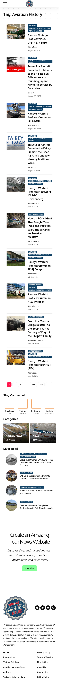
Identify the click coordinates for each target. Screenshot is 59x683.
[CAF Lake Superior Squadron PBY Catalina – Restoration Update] (11, 476)
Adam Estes (32, 47)
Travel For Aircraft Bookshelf (37, 61)
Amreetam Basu (34, 340)
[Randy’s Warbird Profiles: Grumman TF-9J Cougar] (16, 258)
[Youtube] (49, 407)
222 (33, 384)
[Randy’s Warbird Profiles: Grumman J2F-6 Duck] (16, 110)
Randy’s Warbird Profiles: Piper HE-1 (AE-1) (39, 364)
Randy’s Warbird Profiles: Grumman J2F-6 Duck (39, 117)
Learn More (29, 568)
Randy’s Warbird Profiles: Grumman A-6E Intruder (39, 298)
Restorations (26, 472)
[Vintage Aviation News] (29, 3)
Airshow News (14, 435)
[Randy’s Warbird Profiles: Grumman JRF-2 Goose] (11, 490)
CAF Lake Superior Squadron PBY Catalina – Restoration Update (35, 477)
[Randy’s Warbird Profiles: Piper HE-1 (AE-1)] (16, 357)
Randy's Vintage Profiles (39, 28)
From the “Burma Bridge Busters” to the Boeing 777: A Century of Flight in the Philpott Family (39, 329)
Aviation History (36, 214)
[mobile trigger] (6, 3)
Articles (32, 25)
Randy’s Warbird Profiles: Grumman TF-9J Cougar (39, 265)
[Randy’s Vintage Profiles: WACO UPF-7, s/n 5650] (16, 31)
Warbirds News (35, 109)
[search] (53, 3)
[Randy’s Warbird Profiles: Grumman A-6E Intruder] (16, 291)
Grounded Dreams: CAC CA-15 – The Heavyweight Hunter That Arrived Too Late (36, 463)
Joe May (31, 93)
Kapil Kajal (32, 241)
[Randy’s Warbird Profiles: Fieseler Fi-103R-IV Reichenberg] (16, 184)
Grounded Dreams (28, 454)
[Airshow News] (16, 433)
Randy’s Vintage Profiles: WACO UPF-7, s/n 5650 (38, 39)
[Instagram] (36, 407)
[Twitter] (23, 407)
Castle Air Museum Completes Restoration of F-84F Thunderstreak (36, 506)
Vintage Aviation (36, 31)
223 (41, 384)
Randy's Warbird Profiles (40, 106)
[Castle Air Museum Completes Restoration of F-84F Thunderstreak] (11, 505)
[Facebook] (9, 407)
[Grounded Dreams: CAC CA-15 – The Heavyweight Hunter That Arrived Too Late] (11, 460)
